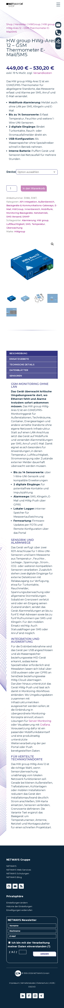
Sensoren (15, 375)
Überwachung (14, 227)
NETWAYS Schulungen (17, 873)
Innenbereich (32, 209)
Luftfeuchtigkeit (15, 224)
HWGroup (34, 24)
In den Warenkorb (34, 188)
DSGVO (32, 986)
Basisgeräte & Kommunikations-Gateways (30, 205)
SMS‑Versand (13, 216)
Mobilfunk (47, 209)
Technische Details (21, 364)
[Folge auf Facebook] (28, 995)
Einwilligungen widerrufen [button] (19, 910)
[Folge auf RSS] (21, 886)
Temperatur (38, 224)
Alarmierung (29, 220)
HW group (42, 220)
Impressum (14, 983)
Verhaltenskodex (28, 983)
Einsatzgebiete (19, 359)
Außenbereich (46, 201)
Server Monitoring (40, 720)
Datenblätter (18, 370)
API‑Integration (28, 201)
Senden (44, 954)
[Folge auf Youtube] (15, 886)
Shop (9, 24)
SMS (28, 224)
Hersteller (20, 24)
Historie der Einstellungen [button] (19, 906)
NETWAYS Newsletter (22, 920)
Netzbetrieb (41, 213)
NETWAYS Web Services (18, 869)
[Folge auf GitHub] (8, 886)
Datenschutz (42, 983)
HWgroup (19, 231)
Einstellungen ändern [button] (17, 902)
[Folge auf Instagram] (35, 995)
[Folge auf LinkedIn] (22, 995)
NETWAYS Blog (14, 877)
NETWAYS (11, 866)
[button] (52, 244)
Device (11, 171)
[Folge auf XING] (41, 995)
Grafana (45, 724)
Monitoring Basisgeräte (19, 213)
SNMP (26, 216)
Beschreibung (18, 353)
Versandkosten (42, 73)
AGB (52, 983)
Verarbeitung (41, 942)
